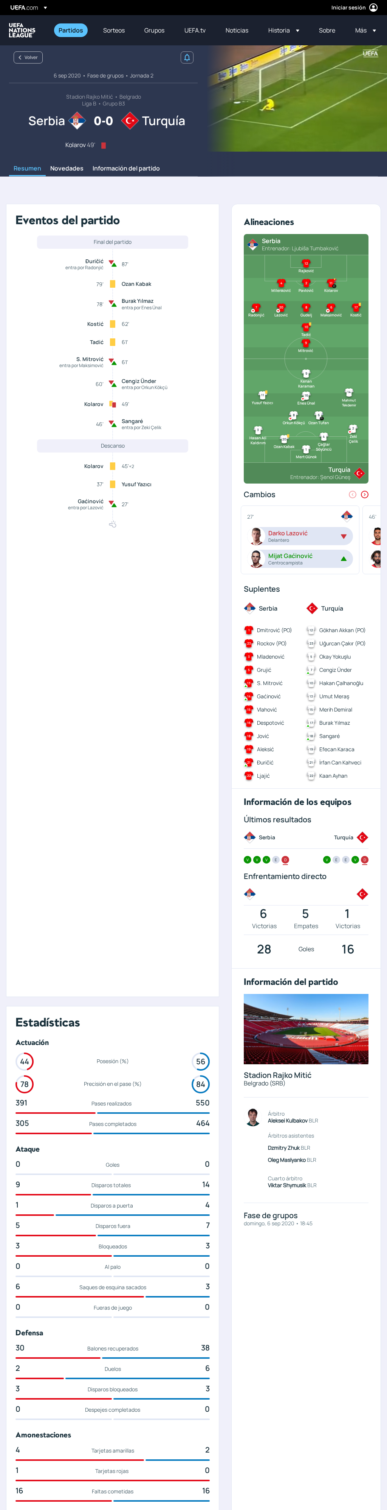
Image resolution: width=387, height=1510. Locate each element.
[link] (71, 30)
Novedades (67, 168)
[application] (292, 98)
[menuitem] (71, 30)
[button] (283, 30)
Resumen (27, 168)
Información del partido (126, 168)
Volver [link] (31, 57)
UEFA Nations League (22, 30)
